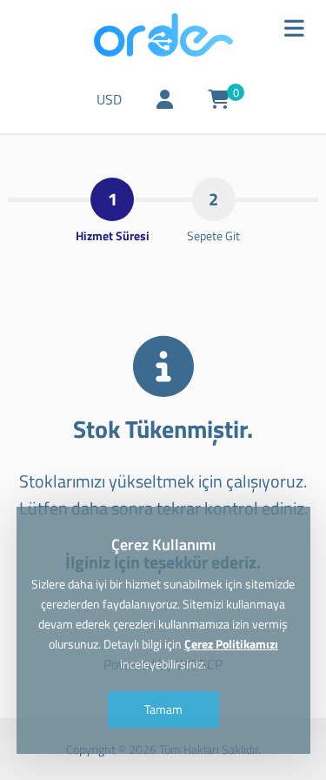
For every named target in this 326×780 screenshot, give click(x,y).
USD (109, 99)
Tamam (163, 709)
